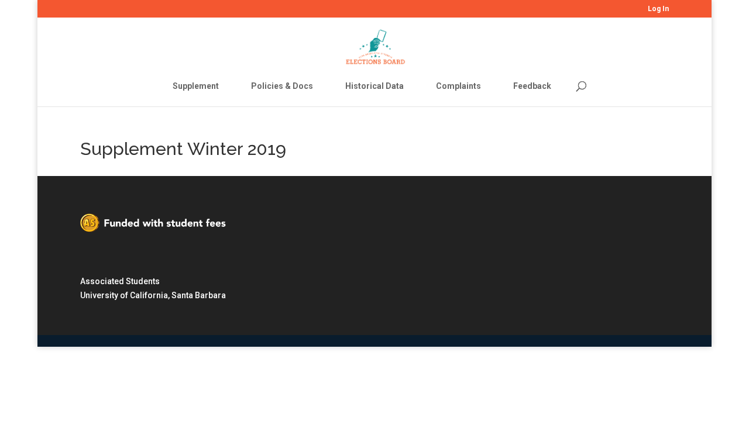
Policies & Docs (282, 86)
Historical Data (374, 86)
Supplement (196, 86)
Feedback (532, 86)
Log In (658, 9)
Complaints (458, 86)
